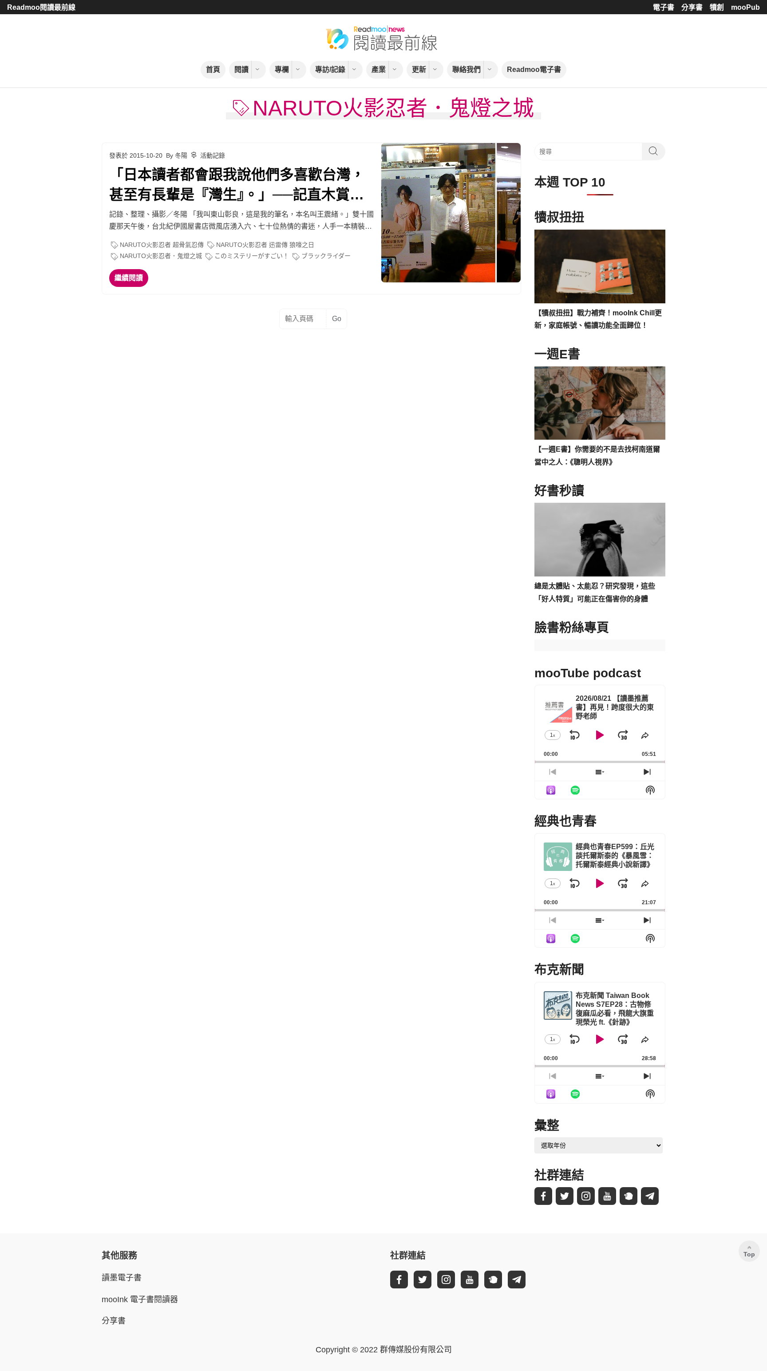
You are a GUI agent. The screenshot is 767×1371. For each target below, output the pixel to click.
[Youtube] (607, 1196)
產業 (379, 69)
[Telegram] (650, 1196)
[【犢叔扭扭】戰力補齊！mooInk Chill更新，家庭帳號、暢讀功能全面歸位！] (599, 266)
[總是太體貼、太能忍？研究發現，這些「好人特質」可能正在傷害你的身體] (599, 539)
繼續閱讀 (129, 278)
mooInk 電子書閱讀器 (140, 1299)
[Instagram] (586, 1196)
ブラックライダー (326, 255)
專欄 (282, 69)
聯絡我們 (466, 69)
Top (749, 1254)
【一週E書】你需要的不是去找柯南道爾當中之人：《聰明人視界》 (597, 455)
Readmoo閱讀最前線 (41, 7)
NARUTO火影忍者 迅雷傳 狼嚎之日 (265, 244)
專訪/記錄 (330, 69)
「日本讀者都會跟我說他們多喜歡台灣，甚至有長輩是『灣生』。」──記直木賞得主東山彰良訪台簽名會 (237, 186)
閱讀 (241, 69)
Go (336, 318)
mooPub (745, 7)
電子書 (663, 7)
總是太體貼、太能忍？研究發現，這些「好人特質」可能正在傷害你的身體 (594, 592)
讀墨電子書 (122, 1277)
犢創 (717, 7)
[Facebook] (543, 1196)
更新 (419, 69)
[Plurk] (628, 1196)
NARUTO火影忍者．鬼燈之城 (161, 255)
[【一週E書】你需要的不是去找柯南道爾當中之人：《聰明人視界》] (599, 403)
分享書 (692, 7)
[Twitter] (564, 1196)
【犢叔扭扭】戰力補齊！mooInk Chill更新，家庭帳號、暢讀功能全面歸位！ (598, 319)
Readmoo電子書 (534, 69)
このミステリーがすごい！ (251, 255)
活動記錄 (212, 155)
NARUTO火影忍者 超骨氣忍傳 (162, 244)
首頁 (213, 69)
